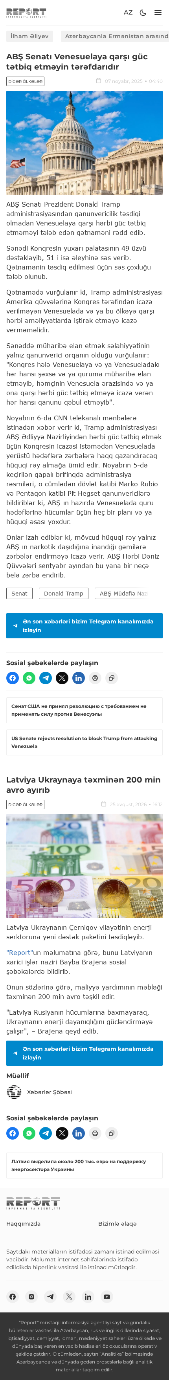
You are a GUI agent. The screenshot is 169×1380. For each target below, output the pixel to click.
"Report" (19, 952)
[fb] (12, 678)
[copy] (111, 678)
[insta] (31, 1296)
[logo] (26, 13)
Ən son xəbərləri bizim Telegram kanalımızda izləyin (88, 626)
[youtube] (107, 1296)
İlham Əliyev (30, 36)
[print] (95, 678)
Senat (19, 593)
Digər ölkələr (25, 81)
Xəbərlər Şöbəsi (49, 1092)
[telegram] (45, 678)
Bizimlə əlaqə (117, 1223)
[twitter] (62, 678)
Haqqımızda (23, 1223)
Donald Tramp (63, 593)
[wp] (29, 678)
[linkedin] (78, 678)
